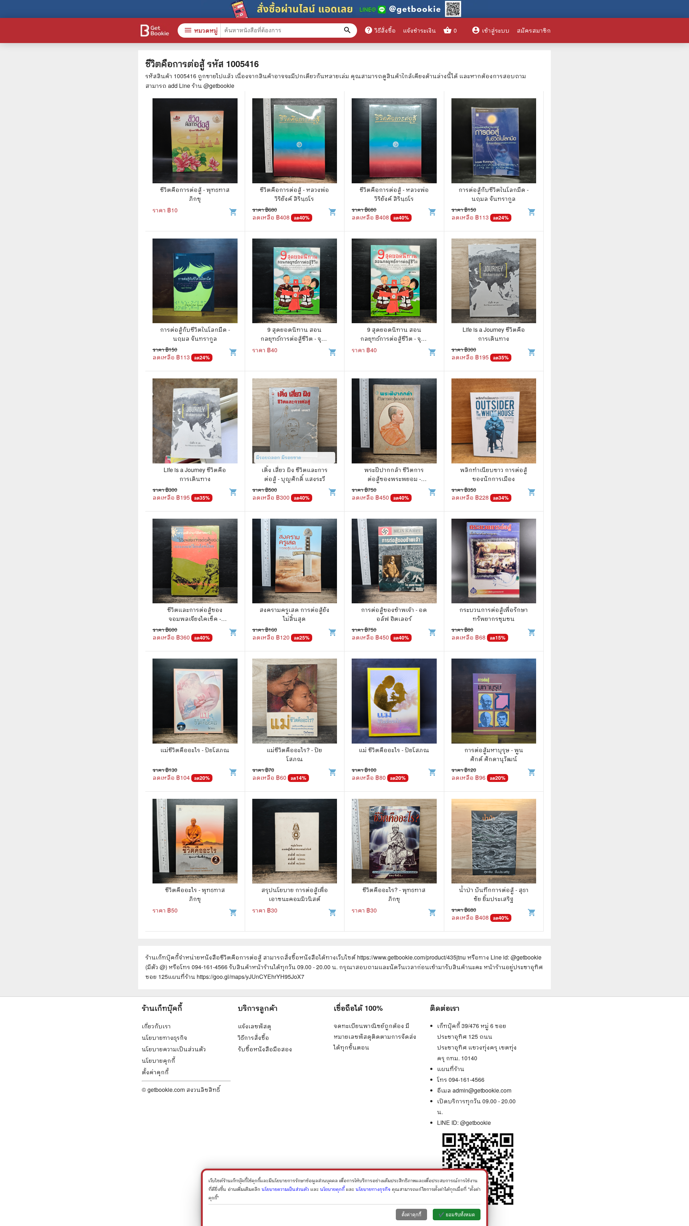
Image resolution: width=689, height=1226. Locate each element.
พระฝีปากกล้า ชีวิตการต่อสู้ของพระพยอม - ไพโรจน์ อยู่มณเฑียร (394, 479)
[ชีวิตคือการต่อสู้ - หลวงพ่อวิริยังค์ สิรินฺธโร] (294, 141)
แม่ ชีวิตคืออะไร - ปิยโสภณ (394, 750)
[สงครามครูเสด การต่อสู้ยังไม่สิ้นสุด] (294, 562)
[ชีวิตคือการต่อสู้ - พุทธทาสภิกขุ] (195, 141)
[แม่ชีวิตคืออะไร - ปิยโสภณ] (195, 702)
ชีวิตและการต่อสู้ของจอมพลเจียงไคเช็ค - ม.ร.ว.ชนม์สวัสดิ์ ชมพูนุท (195, 618)
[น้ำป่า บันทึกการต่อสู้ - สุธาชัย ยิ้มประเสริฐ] (493, 842)
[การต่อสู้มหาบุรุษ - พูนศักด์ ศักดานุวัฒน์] (493, 702)
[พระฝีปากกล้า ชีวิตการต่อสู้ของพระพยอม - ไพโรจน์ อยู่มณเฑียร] (394, 421)
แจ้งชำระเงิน (419, 30)
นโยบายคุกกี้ (158, 1060)
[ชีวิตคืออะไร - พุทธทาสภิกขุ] (195, 842)
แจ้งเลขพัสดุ (254, 1026)
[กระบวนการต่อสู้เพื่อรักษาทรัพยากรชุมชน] (493, 562)
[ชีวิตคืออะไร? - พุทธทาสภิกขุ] (394, 842)
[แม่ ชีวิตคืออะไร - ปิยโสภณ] (394, 702)
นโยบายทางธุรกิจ (164, 1037)
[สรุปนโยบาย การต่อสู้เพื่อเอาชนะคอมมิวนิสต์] (294, 842)
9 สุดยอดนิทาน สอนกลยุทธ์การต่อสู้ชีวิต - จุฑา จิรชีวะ (294, 338)
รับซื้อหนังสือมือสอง (265, 1049)
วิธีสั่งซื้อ (380, 30)
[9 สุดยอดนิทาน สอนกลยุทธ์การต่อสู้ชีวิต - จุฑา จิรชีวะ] (294, 282)
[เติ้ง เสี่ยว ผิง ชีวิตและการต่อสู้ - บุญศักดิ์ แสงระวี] (294, 421)
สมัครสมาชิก (534, 30)
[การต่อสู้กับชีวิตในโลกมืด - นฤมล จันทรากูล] (493, 141)
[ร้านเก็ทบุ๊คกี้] (154, 31)
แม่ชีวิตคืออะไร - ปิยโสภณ (194, 750)
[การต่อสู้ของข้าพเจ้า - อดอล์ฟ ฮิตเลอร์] (394, 562)
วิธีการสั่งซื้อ (253, 1037)
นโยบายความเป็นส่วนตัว (174, 1049)
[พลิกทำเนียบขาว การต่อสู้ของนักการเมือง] (493, 421)
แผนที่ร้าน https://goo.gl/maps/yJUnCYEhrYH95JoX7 (236, 976)
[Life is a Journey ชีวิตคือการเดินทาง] (493, 282)
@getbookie (475, 1122)
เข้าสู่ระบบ (491, 30)
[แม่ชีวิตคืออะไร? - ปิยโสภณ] (294, 702)
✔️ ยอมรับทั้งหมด (457, 1214)
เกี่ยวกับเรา (156, 1026)
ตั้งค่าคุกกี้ (155, 1072)
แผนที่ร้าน (450, 1069)
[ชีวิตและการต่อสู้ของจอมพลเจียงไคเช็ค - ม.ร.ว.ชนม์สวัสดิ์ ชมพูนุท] (195, 562)
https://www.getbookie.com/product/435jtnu (411, 957)
